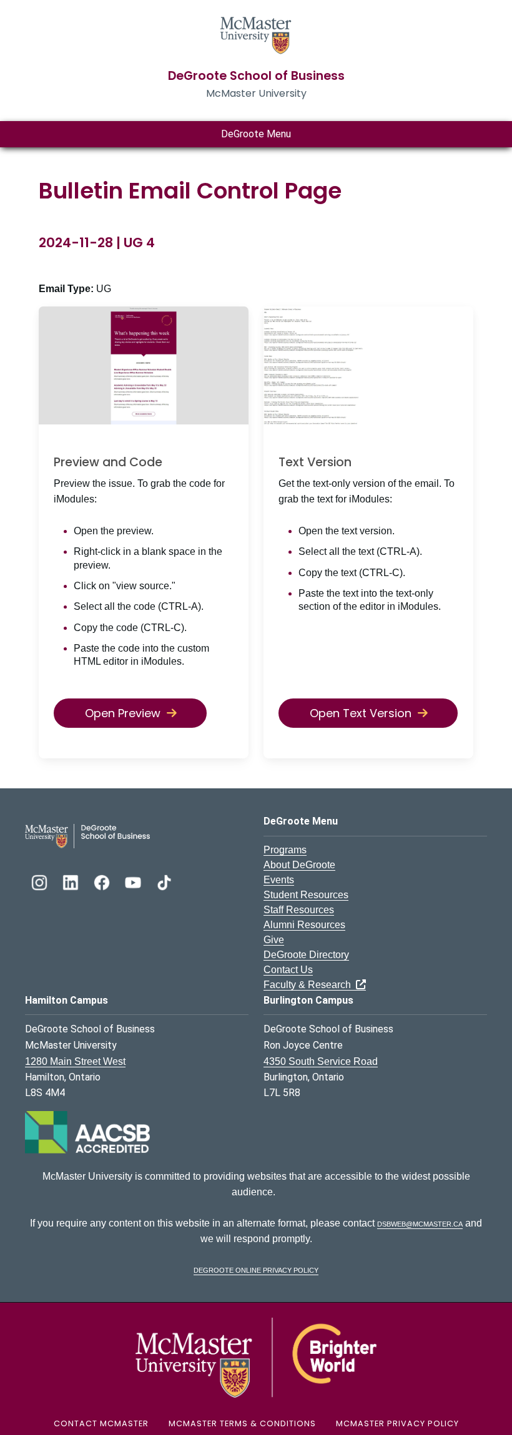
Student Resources (305, 894)
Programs (285, 850)
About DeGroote (299, 865)
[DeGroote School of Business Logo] (87, 835)
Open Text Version (360, 713)
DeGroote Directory (306, 954)
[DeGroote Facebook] (103, 881)
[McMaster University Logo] (256, 1357)
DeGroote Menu (256, 134)
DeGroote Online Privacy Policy (256, 1269)
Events (278, 879)
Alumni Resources (304, 924)
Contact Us (288, 969)
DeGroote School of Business (256, 75)
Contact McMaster (101, 1423)
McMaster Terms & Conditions (242, 1423)
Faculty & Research (309, 984)
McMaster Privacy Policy (397, 1423)
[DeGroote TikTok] (164, 881)
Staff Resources (298, 909)
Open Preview (122, 713)
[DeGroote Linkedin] (71, 881)
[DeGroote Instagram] (40, 881)
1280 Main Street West (75, 1061)
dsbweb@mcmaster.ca (420, 1223)
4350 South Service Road (320, 1061)
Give (273, 939)
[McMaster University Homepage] (256, 34)
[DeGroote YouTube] (134, 881)
